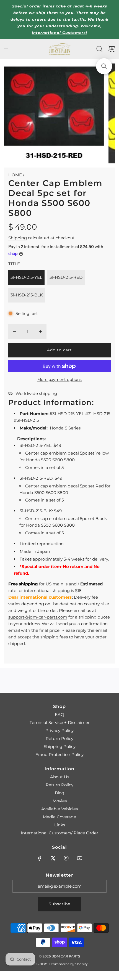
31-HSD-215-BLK (27, 295)
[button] (104, 66)
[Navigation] (7, 49)
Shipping (17, 237)
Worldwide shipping (36, 393)
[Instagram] (66, 858)
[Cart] (111, 49)
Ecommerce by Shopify (68, 964)
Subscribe (59, 903)
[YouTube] (79, 858)
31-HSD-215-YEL (26, 277)
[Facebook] (39, 858)
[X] (53, 858)
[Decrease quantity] (14, 331)
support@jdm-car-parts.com (37, 617)
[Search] (99, 49)
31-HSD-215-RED (66, 277)
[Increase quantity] (40, 331)
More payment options (59, 379)
